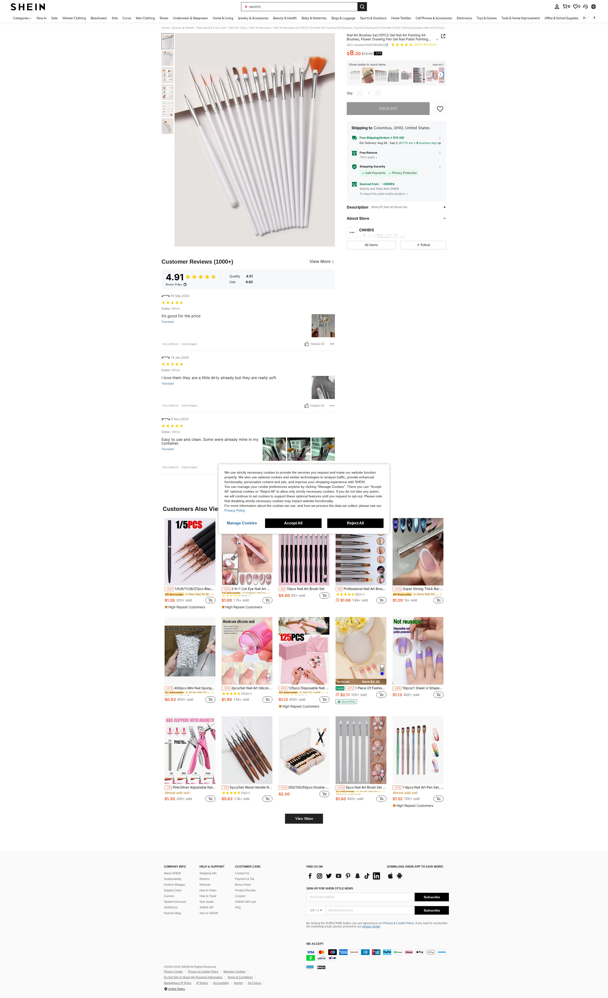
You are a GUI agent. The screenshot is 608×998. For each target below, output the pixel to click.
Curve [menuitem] (127, 18)
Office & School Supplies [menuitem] (561, 18)
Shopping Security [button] (372, 166)
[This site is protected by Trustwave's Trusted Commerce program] (310, 967)
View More (304, 819)
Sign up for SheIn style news (329, 888)
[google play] (399, 878)
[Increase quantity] (378, 93)
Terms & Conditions (240, 977)
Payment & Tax (244, 879)
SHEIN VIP (207, 907)
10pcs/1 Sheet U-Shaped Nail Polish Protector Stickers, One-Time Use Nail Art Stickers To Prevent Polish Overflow (418, 688)
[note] (186, 607)
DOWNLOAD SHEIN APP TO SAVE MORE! (415, 866)
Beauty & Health (183, 27)
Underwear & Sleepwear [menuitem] (190, 18)
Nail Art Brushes (260, 27)
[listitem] (355, 75)
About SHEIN (172, 873)
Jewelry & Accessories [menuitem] (253, 18)
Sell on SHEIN (209, 913)
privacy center (371, 926)
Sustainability (172, 879)
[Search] (362, 6)
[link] (566, 6)
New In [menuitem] (42, 18)
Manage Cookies (234, 971)
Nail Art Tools (238, 27)
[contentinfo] (377, 955)
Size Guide (207, 901)
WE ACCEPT (314, 944)
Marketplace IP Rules (177, 983)
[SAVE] (440, 108)
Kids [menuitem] (115, 18)
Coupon (240, 896)
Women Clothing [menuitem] (74, 18)
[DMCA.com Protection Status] (321, 967)
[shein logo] (28, 6)
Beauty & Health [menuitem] (285, 18)
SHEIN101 (171, 907)
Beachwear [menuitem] (99, 18)
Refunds (205, 884)
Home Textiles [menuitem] (401, 18)
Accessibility (221, 983)
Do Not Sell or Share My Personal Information (193, 977)
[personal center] (557, 7)
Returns (205, 879)
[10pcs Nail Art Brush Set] (304, 552)
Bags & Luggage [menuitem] (343, 18)
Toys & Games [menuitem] (487, 18)
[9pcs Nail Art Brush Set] (368, 75)
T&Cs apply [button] (367, 157)
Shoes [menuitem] (164, 18)
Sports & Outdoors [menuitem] (373, 18)
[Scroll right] (594, 18)
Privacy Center (173, 971)
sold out (388, 108)
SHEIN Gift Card (245, 901)
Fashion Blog (172, 913)
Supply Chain (172, 890)
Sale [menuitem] (54, 18)
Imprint (238, 983)
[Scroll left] (588, 18)
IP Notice (202, 983)
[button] (585, 7)
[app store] (390, 878)
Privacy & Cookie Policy (398, 923)
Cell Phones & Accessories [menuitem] (434, 18)
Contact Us (242, 873)
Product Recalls (245, 890)
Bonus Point (243, 884)
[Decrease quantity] (359, 93)
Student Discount (175, 901)
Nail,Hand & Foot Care (211, 27)
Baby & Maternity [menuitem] (314, 18)
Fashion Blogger (174, 884)
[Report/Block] (332, 344)
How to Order (208, 890)
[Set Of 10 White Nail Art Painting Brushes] (355, 75)
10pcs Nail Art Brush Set (302, 589)
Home (165, 27)
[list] (344, 875)
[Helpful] (306, 344)
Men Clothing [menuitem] (145, 18)
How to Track (208, 896)
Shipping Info (208, 873)
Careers (169, 896)
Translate (168, 321)
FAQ (238, 907)
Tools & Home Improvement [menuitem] (520, 18)
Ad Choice (254, 983)
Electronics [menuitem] (464, 18)
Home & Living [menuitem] (223, 18)
